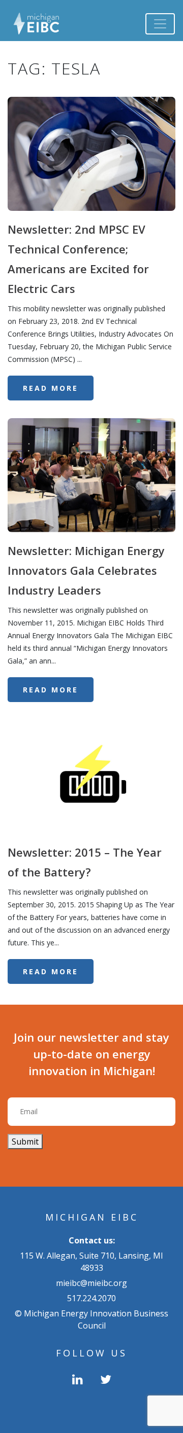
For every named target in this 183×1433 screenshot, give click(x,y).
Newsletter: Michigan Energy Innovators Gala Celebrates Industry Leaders (86, 570)
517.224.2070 (91, 1298)
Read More (50, 388)
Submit (25, 1141)
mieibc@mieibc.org (91, 1283)
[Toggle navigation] (160, 23)
